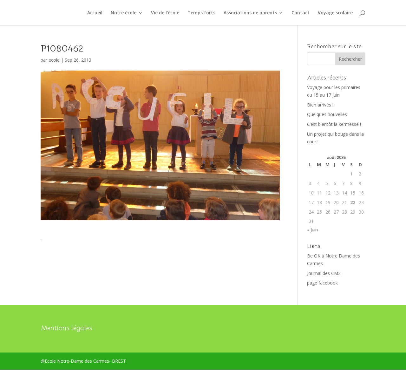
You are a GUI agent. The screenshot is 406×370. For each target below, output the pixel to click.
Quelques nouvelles (327, 114)
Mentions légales (66, 328)
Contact (300, 13)
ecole (54, 60)
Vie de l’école (165, 13)
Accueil (94, 13)
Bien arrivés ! (320, 105)
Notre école (123, 13)
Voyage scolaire (335, 13)
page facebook (322, 283)
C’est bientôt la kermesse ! (334, 124)
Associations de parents (250, 13)
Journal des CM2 (324, 273)
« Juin (312, 230)
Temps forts (201, 13)
